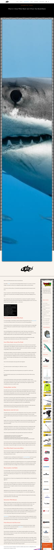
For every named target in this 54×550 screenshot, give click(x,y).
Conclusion (6, 315)
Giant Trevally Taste (46, 320)
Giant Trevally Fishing (46, 311)
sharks (31, 5)
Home (17, 1)
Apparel (21, 1)
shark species (20, 526)
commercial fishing (26, 457)
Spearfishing (36, 1)
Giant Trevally (45, 303)
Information (24, 5)
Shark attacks (6, 516)
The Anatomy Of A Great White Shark (10, 306)
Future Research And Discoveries (9, 314)
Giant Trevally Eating (46, 322)
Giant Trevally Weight (46, 318)
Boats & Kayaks (42, 1)
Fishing (31, 1)
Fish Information (26, 1)
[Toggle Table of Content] (15, 305)
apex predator (34, 320)
